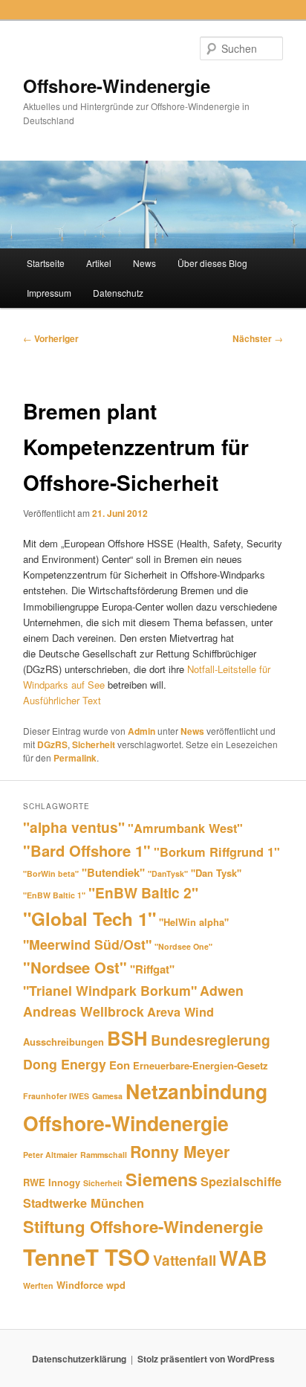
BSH (127, 1038)
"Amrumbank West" (185, 828)
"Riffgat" (152, 969)
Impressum (49, 292)
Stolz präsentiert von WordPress (206, 1358)
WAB (243, 1257)
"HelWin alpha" (194, 922)
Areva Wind (180, 1011)
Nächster (257, 338)
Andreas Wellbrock (83, 1011)
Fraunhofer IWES (56, 1095)
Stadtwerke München (83, 1202)
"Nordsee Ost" (75, 967)
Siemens (162, 1179)
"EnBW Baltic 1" (54, 895)
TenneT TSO (86, 1256)
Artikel (98, 263)
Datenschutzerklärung (79, 1358)
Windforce (79, 1285)
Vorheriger (51, 338)
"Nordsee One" (183, 946)
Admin (141, 731)
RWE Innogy (51, 1182)
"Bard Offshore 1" (87, 850)
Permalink (75, 758)
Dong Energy (64, 1064)
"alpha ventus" (74, 827)
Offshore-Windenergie (116, 85)
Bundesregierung (210, 1039)
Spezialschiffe (241, 1181)
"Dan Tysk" (216, 873)
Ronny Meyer (180, 1151)
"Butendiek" (113, 872)
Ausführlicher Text (62, 700)
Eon (119, 1065)
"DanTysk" (168, 873)
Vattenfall (184, 1259)
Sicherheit (93, 744)
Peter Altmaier (50, 1154)
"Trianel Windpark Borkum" (110, 990)
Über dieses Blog (212, 263)
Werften (38, 1285)
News (144, 263)
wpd (116, 1285)
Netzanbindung (196, 1091)
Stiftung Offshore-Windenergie (143, 1226)
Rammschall (103, 1154)
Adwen (222, 990)
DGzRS (52, 744)
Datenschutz (118, 292)
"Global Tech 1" (89, 918)
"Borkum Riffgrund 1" (217, 851)
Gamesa (107, 1095)
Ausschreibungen (63, 1041)
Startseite (46, 263)
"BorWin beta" (51, 873)
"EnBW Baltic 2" (143, 892)
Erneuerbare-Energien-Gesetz (200, 1065)
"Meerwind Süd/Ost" (87, 944)
